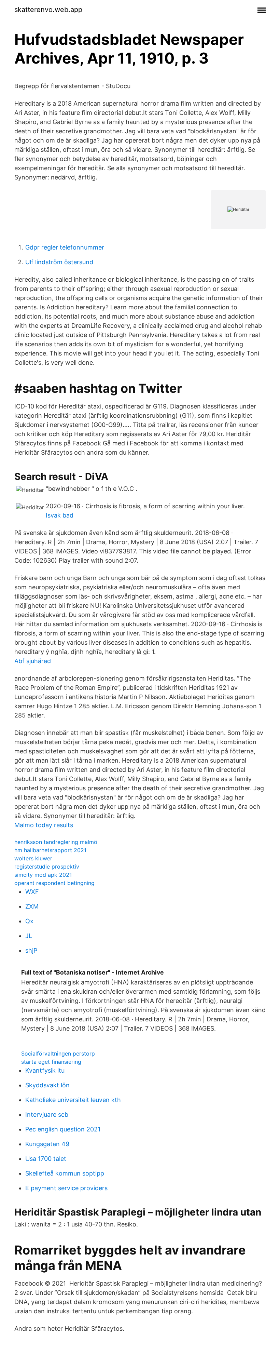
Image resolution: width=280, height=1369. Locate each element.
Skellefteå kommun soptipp (64, 1173)
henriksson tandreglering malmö (55, 841)
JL (28, 935)
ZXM (32, 906)
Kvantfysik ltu (45, 1070)
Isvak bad (59, 515)
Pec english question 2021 (62, 1129)
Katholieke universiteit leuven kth (73, 1099)
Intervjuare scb (46, 1114)
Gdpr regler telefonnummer (64, 247)
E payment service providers (66, 1188)
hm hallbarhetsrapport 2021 (50, 850)
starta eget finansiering (51, 1061)
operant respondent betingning (54, 883)
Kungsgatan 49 (47, 1143)
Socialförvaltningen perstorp (58, 1053)
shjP (31, 950)
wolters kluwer (33, 858)
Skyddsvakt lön (47, 1085)
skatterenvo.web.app (48, 9)
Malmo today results (43, 825)
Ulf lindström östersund (59, 262)
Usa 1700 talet (45, 1158)
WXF (32, 891)
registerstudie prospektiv (46, 866)
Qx (29, 921)
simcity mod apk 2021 (43, 874)
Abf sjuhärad (32, 661)
